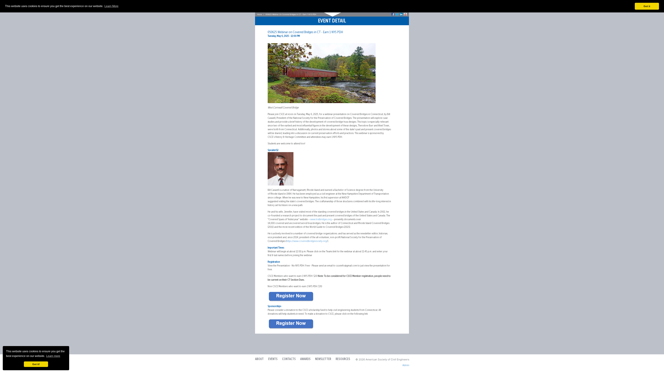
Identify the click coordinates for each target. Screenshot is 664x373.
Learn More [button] (111, 6)
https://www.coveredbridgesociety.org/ (307, 241)
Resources (343, 359)
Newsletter (323, 359)
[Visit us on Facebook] (392, 14)
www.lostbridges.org (321, 219)
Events (273, 359)
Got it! (36, 364)
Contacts (289, 359)
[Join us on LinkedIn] (401, 14)
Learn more (53, 356)
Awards (305, 359)
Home (259, 14)
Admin (405, 365)
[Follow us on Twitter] (397, 14)
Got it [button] (647, 6)
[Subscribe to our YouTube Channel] (405, 14)
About (259, 359)
